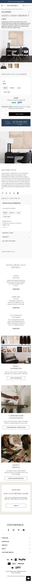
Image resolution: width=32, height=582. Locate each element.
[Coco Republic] (13, 5)
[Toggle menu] (1, 5)
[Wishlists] (28, 6)
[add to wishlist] (29, 12)
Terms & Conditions (16, 572)
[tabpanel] (16, 147)
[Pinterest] (18, 530)
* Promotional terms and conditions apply (16, 576)
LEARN (14, 289)
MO (17, 289)
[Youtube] (23, 530)
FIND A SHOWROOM (16, 378)
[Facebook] (8, 530)
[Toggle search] (4, 5)
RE (18, 289)
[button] (16, 122)
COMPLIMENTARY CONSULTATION (16, 427)
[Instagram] (13, 530)
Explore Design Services (16, 478)
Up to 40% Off (20, 1)
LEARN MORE (16, 307)
